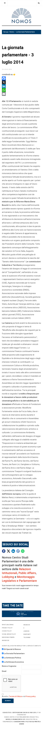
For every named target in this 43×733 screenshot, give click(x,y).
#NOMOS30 (5, 640)
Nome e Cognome (9, 666)
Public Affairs (27, 573)
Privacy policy (31, 696)
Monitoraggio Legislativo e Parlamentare (19, 579)
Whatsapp (27, 634)
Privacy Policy (7, 628)
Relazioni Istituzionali (16, 571)
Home (11, 32)
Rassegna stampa (8, 637)
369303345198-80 (19, 722)
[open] (5, 3)
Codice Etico (7, 713)
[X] (21, 82)
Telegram (26, 637)
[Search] (39, 3)
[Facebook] (21, 78)
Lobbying (8, 577)
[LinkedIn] (21, 86)
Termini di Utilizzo (15, 696)
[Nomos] (21, 16)
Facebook (26, 625)
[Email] (21, 94)
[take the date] (21, 613)
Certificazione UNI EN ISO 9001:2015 (24, 713)
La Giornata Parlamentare (25, 32)
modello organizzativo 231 (15, 719)
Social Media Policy (9, 634)
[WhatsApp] (21, 90)
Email (4, 671)
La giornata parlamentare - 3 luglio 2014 (18, 54)
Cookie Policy (7, 631)
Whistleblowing (7, 625)
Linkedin (26, 631)
